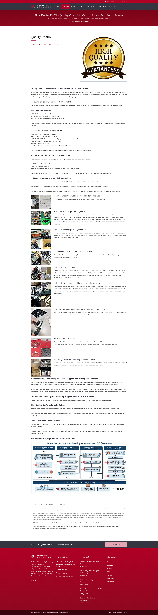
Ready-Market (123, 612)
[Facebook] (31, 580)
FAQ (82, 6)
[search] (105, 1)
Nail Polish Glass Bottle (109, 526)
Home (57, 6)
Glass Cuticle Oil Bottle (91, 526)
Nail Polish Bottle (59, 526)
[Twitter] (33, 580)
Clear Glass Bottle (74, 526)
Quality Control (85, 21)
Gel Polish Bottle (100, 526)
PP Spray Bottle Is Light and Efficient (88, 581)
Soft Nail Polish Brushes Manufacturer (87, 599)
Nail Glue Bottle (82, 526)
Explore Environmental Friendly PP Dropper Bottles (91, 590)
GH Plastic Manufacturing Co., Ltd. (49, 612)
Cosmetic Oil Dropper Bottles (47, 528)
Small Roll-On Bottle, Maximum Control (89, 563)
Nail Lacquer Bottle (37, 528)
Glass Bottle (117, 526)
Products (74, 6)
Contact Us (112, 6)
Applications (91, 6)
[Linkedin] (35, 580)
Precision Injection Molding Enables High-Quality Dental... (91, 572)
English (125, 1)
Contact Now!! (116, 544)
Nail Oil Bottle (67, 526)
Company (65, 6)
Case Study (101, 6)
